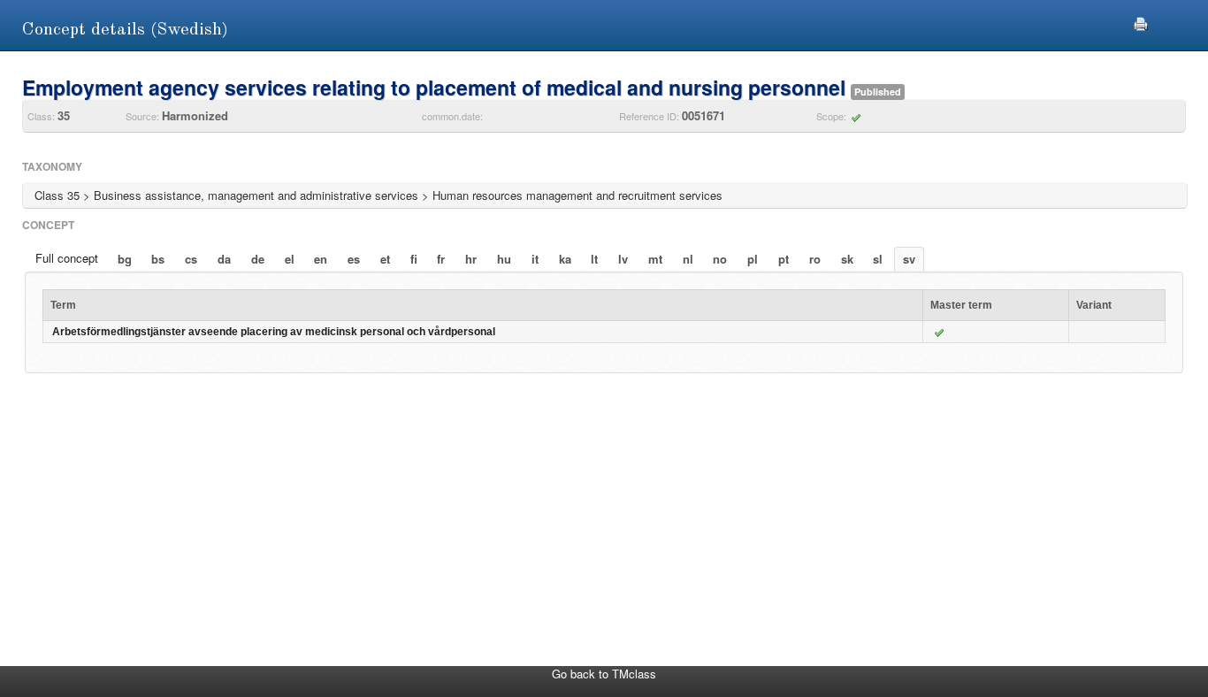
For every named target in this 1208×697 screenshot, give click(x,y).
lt (594, 258)
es (354, 258)
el (289, 258)
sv (909, 258)
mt (655, 258)
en (320, 258)
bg (125, 258)
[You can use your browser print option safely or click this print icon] (1141, 21)
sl (878, 258)
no (720, 258)
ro (815, 258)
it (535, 258)
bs (157, 258)
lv (623, 258)
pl (752, 258)
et (385, 258)
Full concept (66, 257)
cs (191, 258)
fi (413, 258)
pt (783, 258)
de (257, 258)
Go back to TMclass (604, 673)
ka (565, 258)
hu (504, 258)
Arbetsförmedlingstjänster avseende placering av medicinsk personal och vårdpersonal (273, 332)
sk (847, 258)
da (224, 258)
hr (471, 258)
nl (688, 258)
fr (441, 258)
